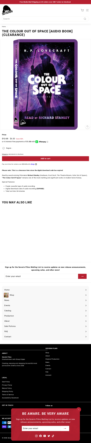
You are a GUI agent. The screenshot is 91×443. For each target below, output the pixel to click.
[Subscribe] (65, 428)
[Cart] (82, 10)
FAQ (47, 372)
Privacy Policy (7, 385)
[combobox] (45, 19)
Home (4, 26)
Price (4, 135)
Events (48, 365)
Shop (47, 353)
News (47, 362)
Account (48, 375)
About (48, 356)
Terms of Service (8, 394)
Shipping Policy (7, 391)
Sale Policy (6, 382)
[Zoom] (87, 126)
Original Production (52, 359)
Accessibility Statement (10, 398)
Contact (48, 369)
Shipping (5, 154)
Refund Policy (7, 388)
